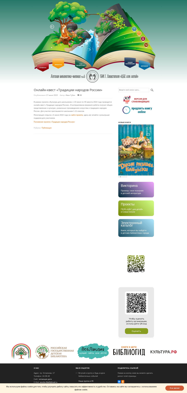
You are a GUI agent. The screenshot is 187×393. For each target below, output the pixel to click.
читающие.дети (45, 379)
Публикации (47, 128)
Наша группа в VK (86, 381)
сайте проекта (77, 115)
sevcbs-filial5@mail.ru (48, 382)
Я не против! (174, 388)
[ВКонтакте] (119, 381)
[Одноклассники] (122, 381)
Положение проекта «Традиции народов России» (54, 122)
